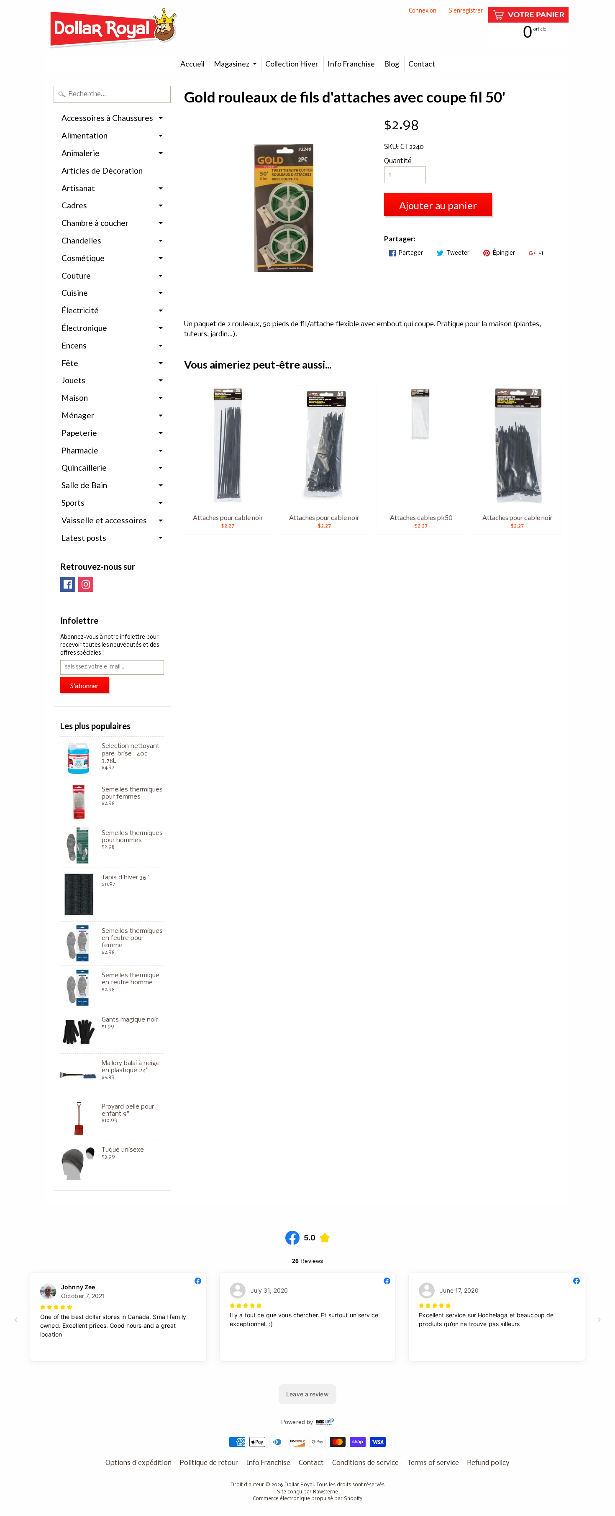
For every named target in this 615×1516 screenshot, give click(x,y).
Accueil (192, 63)
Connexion (422, 11)
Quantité (398, 161)
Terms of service (433, 1463)
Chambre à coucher (95, 223)
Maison (75, 397)
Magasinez (231, 63)
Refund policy (488, 1463)
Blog (391, 63)
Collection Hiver (291, 63)
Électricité (80, 310)
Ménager (78, 415)
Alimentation (85, 135)
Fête (70, 363)
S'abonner (84, 685)
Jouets (73, 380)
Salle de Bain (84, 485)
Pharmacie (80, 450)
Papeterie (79, 433)
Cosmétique (83, 258)
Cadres (74, 205)
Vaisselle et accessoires (104, 520)
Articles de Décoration (102, 170)
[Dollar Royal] (113, 28)
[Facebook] (67, 584)
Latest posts (84, 538)
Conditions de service (365, 1463)
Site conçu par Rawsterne (307, 1492)
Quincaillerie (84, 467)
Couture (76, 275)
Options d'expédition (138, 1463)
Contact (421, 63)
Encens (74, 345)
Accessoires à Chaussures (107, 118)
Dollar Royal (299, 1485)
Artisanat (78, 188)
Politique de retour (209, 1463)
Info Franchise (351, 63)
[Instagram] (85, 584)
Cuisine (75, 292)
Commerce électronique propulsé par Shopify (307, 1498)
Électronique (84, 328)
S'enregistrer (465, 11)
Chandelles (81, 240)
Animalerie (81, 153)
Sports (73, 502)
